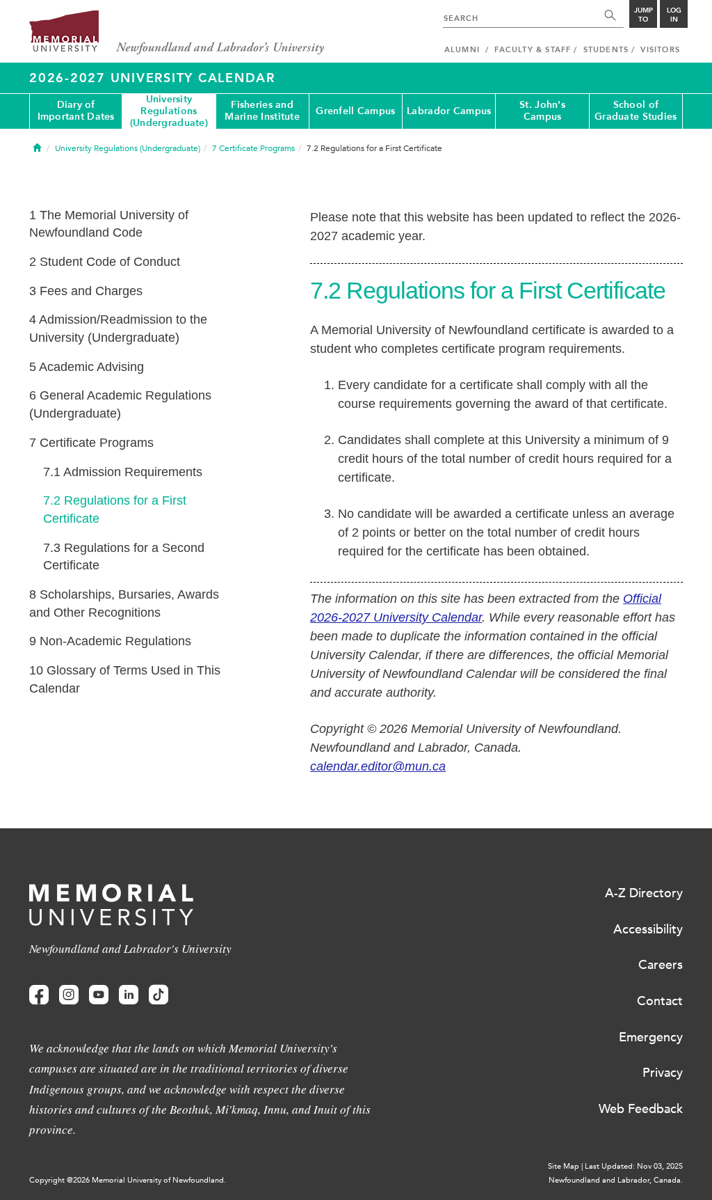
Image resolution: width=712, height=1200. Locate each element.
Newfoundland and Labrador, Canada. (616, 1180)
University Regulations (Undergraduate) (169, 111)
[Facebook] (39, 995)
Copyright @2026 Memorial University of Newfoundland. (127, 1180)
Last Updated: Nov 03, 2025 (634, 1166)
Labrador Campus (449, 111)
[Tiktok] (158, 995)
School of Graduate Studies (635, 111)
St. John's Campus (542, 111)
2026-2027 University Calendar (152, 78)
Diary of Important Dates (76, 111)
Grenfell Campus (355, 111)
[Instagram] (69, 995)
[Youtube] (98, 995)
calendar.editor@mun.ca (378, 766)
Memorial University (177, 33)
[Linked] (128, 995)
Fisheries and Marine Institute (262, 111)
